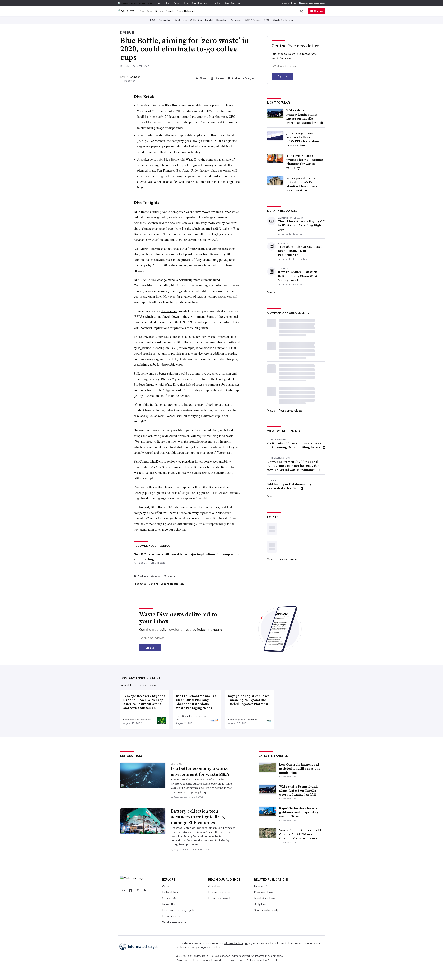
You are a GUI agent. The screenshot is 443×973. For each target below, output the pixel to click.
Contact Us (169, 898)
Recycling (221, 19)
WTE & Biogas (253, 19)
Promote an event (289, 559)
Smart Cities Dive (199, 3)
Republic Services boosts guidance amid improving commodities (298, 812)
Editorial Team (170, 892)
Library (159, 11)
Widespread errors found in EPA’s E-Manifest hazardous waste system (301, 184)
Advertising (215, 886)
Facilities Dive (163, 3)
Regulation (165, 19)
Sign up (318, 10)
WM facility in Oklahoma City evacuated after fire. (289, 486)
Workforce (181, 19)
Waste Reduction (283, 19)
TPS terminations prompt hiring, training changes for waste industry (304, 162)
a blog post (219, 116)
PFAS (267, 19)
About (166, 886)
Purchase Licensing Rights (178, 910)
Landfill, (154, 583)
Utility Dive (215, 3)
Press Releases (186, 11)
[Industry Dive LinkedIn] (123, 890)
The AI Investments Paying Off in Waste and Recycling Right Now (301, 225)
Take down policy (223, 960)
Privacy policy (184, 960)
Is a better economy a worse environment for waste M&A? (201, 771)
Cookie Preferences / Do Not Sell (256, 960)
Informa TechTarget (236, 943)
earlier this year (227, 359)
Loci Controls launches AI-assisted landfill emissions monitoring (299, 768)
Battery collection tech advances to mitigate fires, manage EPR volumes (198, 817)
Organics (236, 19)
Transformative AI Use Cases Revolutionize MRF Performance (300, 251)
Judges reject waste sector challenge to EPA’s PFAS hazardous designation (303, 139)
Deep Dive (146, 11)
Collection (196, 19)
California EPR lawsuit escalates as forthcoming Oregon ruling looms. (294, 445)
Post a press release (290, 410)
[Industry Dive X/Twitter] (137, 890)
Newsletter (168, 904)
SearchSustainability (233, 3)
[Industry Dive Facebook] (130, 890)
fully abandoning (207, 259)
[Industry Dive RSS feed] (144, 890)
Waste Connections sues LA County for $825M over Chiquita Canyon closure (300, 834)
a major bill (222, 348)
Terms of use (203, 960)
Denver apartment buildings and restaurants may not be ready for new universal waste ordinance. (293, 466)
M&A (152, 19)
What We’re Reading (174, 922)
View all (271, 292)
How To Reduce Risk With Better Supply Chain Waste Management (298, 276)
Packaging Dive (181, 3)
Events (170, 11)
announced (171, 248)
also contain (169, 311)
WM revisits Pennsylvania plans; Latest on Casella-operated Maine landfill (304, 116)
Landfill (209, 19)
